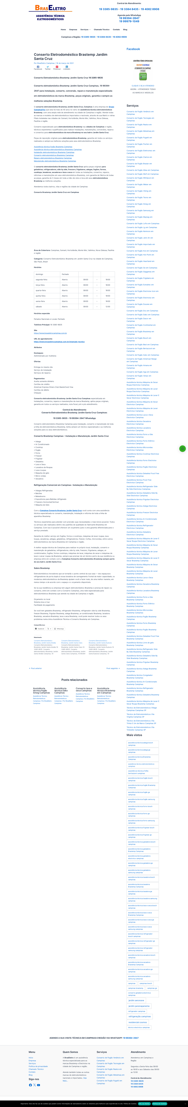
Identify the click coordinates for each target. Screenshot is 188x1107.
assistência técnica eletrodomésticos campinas (141, 765)
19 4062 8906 (150, 9)
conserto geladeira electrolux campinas (139, 994)
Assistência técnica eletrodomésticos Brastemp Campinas (58, 149)
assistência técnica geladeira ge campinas (140, 864)
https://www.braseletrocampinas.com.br (50, 333)
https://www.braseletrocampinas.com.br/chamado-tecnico (59, 342)
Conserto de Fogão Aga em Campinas (142, 372)
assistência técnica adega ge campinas (139, 751)
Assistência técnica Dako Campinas (61, 690)
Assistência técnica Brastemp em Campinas (106, 690)
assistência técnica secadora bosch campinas (141, 956)
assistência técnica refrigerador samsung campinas (140, 949)
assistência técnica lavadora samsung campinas (142, 900)
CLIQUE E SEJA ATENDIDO (143, 86)
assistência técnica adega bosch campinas (140, 744)
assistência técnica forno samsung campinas (141, 822)
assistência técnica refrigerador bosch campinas (140, 935)
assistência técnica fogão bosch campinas (140, 779)
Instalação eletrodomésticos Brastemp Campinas (54, 152)
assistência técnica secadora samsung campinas (139, 977)
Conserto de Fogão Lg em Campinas (142, 227)
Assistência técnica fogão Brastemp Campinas (53, 147)
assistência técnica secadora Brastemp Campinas (139, 963)
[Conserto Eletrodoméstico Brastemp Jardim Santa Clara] (75, 647)
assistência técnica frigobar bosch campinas (141, 829)
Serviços (32, 1063)
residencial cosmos (138, 1022)
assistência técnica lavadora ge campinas (140, 892)
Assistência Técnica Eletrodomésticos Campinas (40, 698)
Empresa (32, 1060)
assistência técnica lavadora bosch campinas (141, 878)
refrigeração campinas (140, 1016)
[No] (185, 1104)
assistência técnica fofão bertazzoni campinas (138, 772)
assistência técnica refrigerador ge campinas (141, 942)
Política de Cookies (159, 1104)
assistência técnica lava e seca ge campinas (141, 921)
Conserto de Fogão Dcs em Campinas (142, 311)
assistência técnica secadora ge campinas (140, 970)
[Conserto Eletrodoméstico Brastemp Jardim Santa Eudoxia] (102, 647)
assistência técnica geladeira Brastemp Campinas (139, 850)
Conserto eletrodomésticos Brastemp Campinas (54, 155)
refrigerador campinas (136, 1011)
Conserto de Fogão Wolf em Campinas (143, 174)
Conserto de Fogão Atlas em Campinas (143, 170)
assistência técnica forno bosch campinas (140, 807)
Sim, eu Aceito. (144, 1104)
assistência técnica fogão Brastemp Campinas (141, 786)
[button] (89, 29)
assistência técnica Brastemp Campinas (139, 758)
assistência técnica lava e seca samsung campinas (140, 928)
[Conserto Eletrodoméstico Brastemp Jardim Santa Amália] (47, 647)
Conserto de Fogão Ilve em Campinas (142, 251)
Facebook (133, 49)
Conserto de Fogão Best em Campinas (143, 344)
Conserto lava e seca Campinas (84, 689)
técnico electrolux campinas (139, 1027)
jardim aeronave (136, 1000)
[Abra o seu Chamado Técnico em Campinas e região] (143, 70)
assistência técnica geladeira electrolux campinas (139, 857)
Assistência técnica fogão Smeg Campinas (41, 690)
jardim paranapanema (139, 1006)
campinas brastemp (135, 988)
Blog (30, 1075)
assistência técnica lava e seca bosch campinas (142, 907)
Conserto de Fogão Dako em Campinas (143, 314)
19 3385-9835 (88, 37)
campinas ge (152, 988)
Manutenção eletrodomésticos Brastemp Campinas (55, 161)
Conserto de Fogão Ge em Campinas (142, 268)
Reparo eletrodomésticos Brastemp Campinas (53, 158)
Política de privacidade (38, 1066)
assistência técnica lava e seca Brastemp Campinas (140, 914)
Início (31, 1058)
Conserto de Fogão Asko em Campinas (143, 355)
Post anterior (35, 668)
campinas (131, 983)
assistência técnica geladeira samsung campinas (139, 871)
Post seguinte (113, 668)
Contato (32, 1072)
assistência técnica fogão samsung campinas (141, 800)
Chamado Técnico (36, 1069)
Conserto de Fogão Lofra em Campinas (143, 223)
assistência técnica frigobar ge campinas (140, 836)
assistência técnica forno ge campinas (139, 815)
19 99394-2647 (131, 1038)
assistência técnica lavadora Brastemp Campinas (139, 885)
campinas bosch (146, 983)
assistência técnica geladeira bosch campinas (141, 843)
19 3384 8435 (129, 9)
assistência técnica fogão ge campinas (139, 793)
